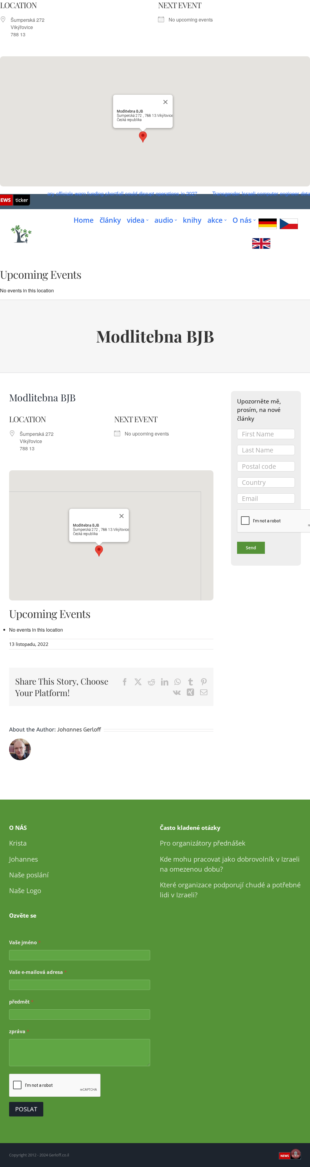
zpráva (19, 1031)
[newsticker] (21, 225)
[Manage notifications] (296, 1154)
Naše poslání (29, 874)
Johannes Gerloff (79, 729)
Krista (18, 842)
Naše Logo (25, 890)
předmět (21, 1002)
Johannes (23, 858)
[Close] (165, 102)
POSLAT (26, 1109)
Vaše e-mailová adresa (38, 972)
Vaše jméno (25, 942)
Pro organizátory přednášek (203, 842)
